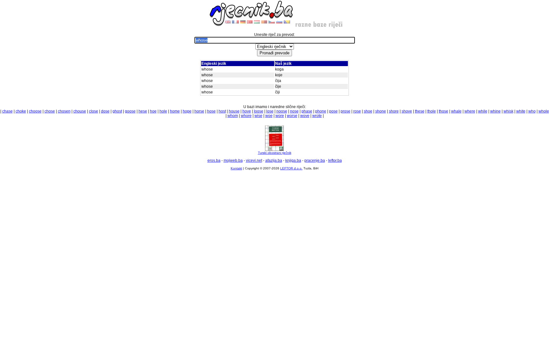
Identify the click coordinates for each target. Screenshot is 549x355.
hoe (153, 111)
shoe (368, 111)
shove (407, 111)
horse (199, 111)
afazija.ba (273, 160)
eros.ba (213, 160)
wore (279, 115)
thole (431, 111)
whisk (508, 111)
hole (163, 111)
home (175, 111)
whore (246, 115)
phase (307, 111)
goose (130, 111)
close (93, 111)
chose (49, 111)
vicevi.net (254, 160)
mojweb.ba (233, 160)
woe (269, 115)
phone (320, 111)
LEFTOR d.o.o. (291, 168)
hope (187, 111)
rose (357, 111)
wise (258, 115)
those (443, 111)
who (532, 111)
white (520, 111)
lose (270, 111)
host (222, 111)
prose (345, 111)
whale (456, 111)
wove (304, 115)
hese (143, 111)
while (482, 111)
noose (281, 111)
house (234, 111)
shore (394, 111)
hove (246, 111)
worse (292, 115)
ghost (117, 111)
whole (544, 111)
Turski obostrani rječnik (274, 152)
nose (294, 111)
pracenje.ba (314, 160)
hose (211, 111)
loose (258, 111)
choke (21, 111)
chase (7, 111)
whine (495, 111)
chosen (64, 111)
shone (380, 111)
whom (232, 115)
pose (333, 111)
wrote (317, 115)
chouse (79, 111)
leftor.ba (335, 160)
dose (105, 111)
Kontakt (236, 168)
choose (35, 111)
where (469, 111)
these (419, 111)
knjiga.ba (293, 160)
